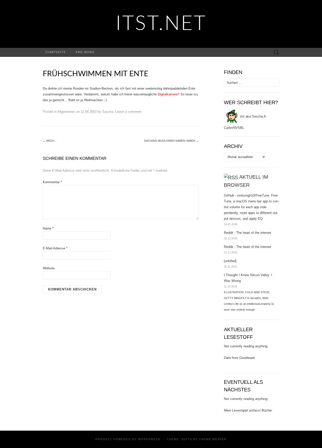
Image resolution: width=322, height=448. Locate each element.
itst (242, 116)
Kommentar (52, 182)
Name (48, 228)
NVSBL (238, 128)
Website (49, 268)
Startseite (55, 52)
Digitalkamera (168, 94)
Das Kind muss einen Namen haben (171, 140)
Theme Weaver (213, 439)
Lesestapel (240, 410)
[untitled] (230, 261)
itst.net (161, 24)
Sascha (107, 112)
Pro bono (85, 52)
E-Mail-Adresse (55, 248)
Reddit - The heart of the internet (247, 233)
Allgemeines (66, 112)
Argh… (50, 140)
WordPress (149, 439)
